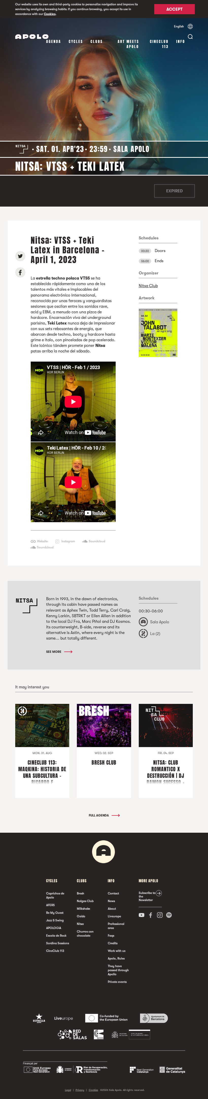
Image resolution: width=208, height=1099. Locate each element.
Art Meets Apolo (128, 44)
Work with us (116, 951)
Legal (68, 1090)
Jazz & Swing (55, 920)
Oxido (81, 916)
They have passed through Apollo (118, 970)
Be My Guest (54, 913)
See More (54, 652)
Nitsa (80, 924)
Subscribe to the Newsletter (147, 896)
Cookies (50, 14)
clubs (97, 41)
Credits (112, 943)
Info (180, 41)
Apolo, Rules (116, 958)
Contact (113, 893)
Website (42, 541)
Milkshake (83, 908)
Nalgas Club (85, 901)
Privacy (80, 1090)
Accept (174, 9)
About (112, 908)
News (111, 901)
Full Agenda (99, 815)
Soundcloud (97, 541)
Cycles (76, 41)
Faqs (111, 935)
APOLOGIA (53, 928)
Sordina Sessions (57, 943)
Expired (174, 191)
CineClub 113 (159, 44)
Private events (117, 982)
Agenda (53, 41)
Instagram (68, 541)
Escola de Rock (56, 935)
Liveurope (114, 916)
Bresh (80, 893)
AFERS (50, 905)
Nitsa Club (148, 286)
